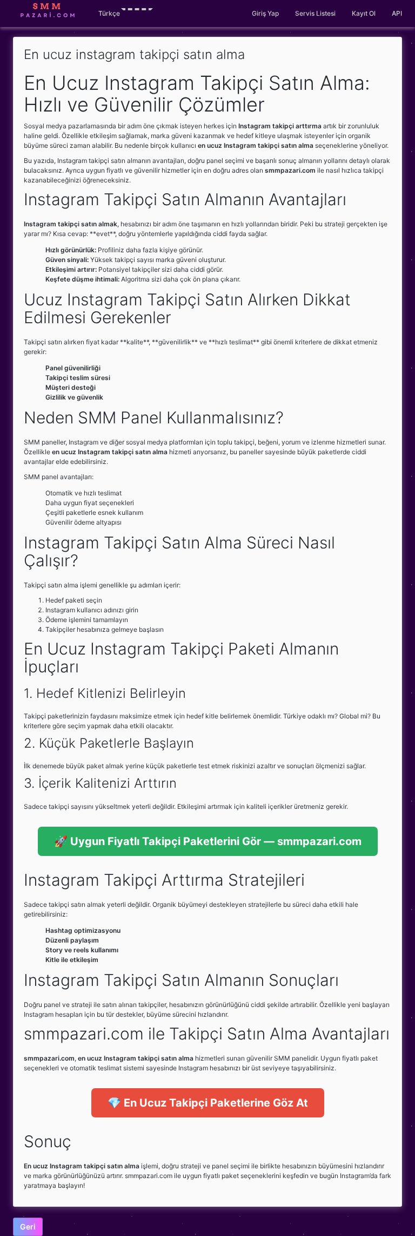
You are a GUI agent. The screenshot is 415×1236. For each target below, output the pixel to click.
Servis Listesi (315, 13)
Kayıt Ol (364, 13)
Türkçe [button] (109, 13)
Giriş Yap (265, 13)
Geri (28, 1226)
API (397, 13)
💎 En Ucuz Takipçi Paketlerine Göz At (208, 1102)
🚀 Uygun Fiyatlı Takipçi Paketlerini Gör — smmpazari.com (208, 841)
